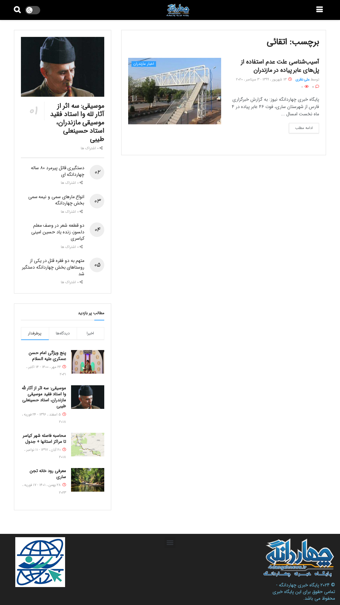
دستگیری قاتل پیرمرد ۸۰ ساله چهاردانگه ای (57, 171)
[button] (170, 542)
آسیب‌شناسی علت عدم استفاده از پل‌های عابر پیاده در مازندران (280, 66)
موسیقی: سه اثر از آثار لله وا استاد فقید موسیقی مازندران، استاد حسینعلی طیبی (77, 122)
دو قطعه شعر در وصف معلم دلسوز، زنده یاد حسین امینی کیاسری (57, 232)
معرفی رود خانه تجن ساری (48, 473)
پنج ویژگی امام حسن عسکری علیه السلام (47, 355)
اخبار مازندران (143, 64)
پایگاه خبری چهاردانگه (299, 585)
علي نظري (302, 79)
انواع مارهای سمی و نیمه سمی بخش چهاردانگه (56, 200)
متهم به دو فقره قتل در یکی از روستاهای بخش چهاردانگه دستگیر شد (53, 267)
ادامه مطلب (304, 128)
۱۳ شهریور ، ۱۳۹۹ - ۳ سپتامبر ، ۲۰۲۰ (262, 79)
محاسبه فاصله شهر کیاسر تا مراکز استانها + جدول (44, 438)
